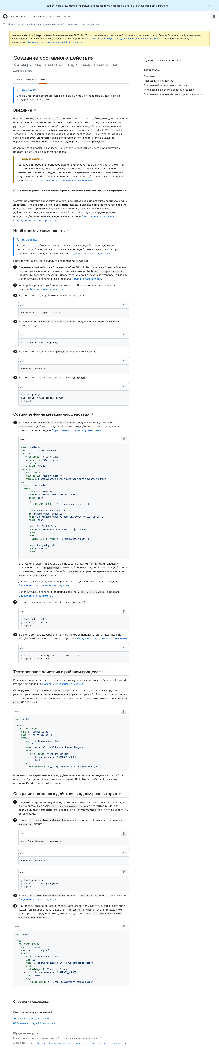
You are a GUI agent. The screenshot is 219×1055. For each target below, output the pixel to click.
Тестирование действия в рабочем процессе (57, 672)
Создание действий (51, 24)
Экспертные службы (109, 1043)
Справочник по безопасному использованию (63, 180)
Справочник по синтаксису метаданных (77, 430)
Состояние (80, 1043)
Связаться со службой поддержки (36, 1023)
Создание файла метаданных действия (51, 414)
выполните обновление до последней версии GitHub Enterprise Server (122, 38)
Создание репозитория (86, 278)
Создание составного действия (82, 24)
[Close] (209, 5)
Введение (22, 110)
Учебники (32, 24)
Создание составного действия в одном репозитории (65, 793)
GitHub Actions (15, 24)
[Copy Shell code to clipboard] (124, 305)
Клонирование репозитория (47, 289)
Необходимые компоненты (39, 230)
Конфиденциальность (60, 1043)
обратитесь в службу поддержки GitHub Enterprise (54, 42)
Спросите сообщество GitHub (33, 1018)
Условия (41, 1043)
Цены (92, 1043)
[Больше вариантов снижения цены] (178, 60)
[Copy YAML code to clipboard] (124, 439)
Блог (125, 1043)
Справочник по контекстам (35, 595)
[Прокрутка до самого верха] (212, 1048)
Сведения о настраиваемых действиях (102, 638)
